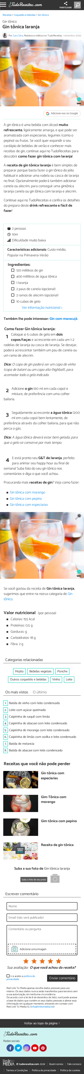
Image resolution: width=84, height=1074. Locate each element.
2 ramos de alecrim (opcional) (36, 295)
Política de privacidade (44, 1070)
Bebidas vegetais (40, 671)
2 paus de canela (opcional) (35, 289)
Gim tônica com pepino (59, 821)
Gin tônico (43, 15)
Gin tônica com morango (27, 492)
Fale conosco (74, 1064)
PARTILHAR (66, 8)
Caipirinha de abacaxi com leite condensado (38, 723)
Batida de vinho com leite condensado (34, 703)
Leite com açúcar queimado (27, 710)
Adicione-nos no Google (64, 113)
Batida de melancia (21, 744)
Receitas (7, 15)
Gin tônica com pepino (26, 499)
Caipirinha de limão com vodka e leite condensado (42, 737)
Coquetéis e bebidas (24, 15)
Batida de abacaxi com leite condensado (36, 750)
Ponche (62, 671)
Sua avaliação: (17, 968)
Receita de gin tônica (57, 845)
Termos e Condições (17, 1070)
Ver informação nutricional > (42, 308)
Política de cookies (70, 1070)
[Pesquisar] (78, 5)
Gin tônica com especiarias (29, 505)
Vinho (56, 679)
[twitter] (18, 1048)
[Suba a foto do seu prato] (55, 879)
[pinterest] (43, 1048)
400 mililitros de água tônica (36, 277)
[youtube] (35, 1048)
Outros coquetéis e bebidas (28, 679)
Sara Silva (18, 36)
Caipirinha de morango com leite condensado (39, 730)
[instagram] (26, 1048)
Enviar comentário (62, 978)
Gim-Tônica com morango (53, 800)
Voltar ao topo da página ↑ (42, 1023)
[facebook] (10, 1048)
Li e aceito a (21, 978)
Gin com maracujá (63, 319)
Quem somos (56, 1064)
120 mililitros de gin (29, 271)
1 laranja (21, 283)
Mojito (19, 671)
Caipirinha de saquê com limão (29, 716)
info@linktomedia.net (42, 1007)
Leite (69, 679)
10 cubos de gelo (27, 302)
